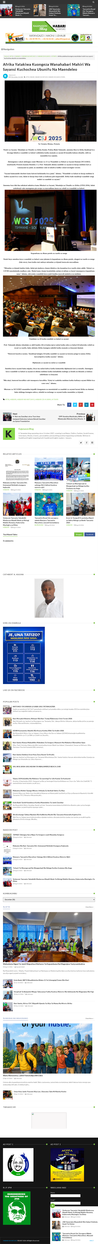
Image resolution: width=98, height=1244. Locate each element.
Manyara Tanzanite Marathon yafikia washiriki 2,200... (90, 11)
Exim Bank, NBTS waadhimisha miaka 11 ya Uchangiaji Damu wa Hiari (41, 980)
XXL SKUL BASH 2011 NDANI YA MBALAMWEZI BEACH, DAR (37, 766)
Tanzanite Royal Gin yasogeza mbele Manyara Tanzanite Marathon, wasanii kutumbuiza (77, 1235)
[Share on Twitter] (75, 405)
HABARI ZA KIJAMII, (54, 77)
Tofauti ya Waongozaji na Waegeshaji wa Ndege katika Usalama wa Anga (77, 486)
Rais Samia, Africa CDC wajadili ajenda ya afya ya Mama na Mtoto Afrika (43, 1003)
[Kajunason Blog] (49, 26)
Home (6, 56)
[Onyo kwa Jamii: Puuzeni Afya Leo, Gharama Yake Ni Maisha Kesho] (8, 1098)
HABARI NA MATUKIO (29, 56)
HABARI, (32, 77)
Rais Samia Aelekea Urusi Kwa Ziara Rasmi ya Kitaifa (33, 755)
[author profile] (5, 78)
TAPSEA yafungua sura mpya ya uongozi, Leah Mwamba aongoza (38, 835)
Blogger (79, 534)
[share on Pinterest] (92, 405)
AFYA (11, 56)
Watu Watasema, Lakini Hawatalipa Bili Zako (23, 1075)
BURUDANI (39, 525)
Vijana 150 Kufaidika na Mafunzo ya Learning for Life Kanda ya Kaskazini (42, 779)
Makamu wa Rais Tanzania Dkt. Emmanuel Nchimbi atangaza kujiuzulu (15, 485)
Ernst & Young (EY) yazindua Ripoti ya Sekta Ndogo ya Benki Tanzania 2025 (80, 520)
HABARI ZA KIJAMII (44, 56)
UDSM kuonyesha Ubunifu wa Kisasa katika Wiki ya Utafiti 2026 (38, 731)
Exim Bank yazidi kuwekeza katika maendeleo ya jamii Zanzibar (38, 803)
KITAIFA (54, 56)
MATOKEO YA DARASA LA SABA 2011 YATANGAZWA (34, 706)
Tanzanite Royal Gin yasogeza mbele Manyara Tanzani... (21, 12)
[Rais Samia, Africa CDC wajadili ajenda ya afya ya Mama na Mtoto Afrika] (8, 1010)
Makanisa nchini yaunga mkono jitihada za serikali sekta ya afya (39, 791)
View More (89, 907)
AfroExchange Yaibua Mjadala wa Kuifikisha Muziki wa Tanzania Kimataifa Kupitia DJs (47, 815)
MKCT (92, 1240)
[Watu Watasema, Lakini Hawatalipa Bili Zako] (47, 1072)
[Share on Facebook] (69, 405)
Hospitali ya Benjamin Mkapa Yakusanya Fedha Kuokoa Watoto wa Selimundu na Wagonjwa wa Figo (54, 992)
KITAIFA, (62, 77)
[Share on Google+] (81, 405)
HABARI (17, 56)
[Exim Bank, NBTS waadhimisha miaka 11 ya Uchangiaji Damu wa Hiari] (8, 987)
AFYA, (27, 77)
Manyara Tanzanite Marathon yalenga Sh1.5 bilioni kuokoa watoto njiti (46, 485)
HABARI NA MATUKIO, (41, 77)
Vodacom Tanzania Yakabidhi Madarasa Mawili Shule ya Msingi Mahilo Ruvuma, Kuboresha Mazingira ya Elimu (78, 1212)
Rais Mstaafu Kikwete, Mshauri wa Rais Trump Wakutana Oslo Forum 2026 (42, 719)
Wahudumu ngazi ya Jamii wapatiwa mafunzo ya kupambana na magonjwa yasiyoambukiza (44, 964)
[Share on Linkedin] (86, 405)
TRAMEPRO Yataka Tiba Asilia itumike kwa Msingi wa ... (56, 12)
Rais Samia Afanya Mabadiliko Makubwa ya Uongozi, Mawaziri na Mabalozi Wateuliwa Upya (49, 743)
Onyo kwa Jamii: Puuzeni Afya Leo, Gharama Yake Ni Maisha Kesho (40, 1091)
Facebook (89, 534)
